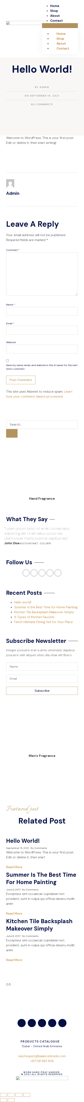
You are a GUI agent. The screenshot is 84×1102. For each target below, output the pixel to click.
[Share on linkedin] (12, 126)
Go (12, 433)
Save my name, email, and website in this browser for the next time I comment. (41, 367)
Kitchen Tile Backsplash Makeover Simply (44, 612)
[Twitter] (32, 1023)
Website (11, 342)
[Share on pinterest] (15, 126)
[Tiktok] (62, 1023)
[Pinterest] (57, 572)
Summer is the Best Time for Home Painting (45, 607)
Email (10, 323)
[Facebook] (22, 1023)
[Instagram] (49, 572)
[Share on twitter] (9, 126)
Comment (13, 250)
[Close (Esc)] (3, 1095)
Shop (54, 11)
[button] (60, 25)
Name (10, 304)
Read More (14, 867)
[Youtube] (52, 1023)
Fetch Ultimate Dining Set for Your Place (43, 622)
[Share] (11, 1095)
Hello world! (22, 602)
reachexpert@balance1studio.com (42, 1056)
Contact (56, 21)
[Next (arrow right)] (11, 1100)
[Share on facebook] (6, 126)
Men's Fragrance (42, 756)
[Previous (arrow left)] (3, 1100)
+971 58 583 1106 (42, 1061)
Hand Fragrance (42, 498)
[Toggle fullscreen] (18, 1095)
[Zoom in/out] (26, 1095)
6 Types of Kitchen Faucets (34, 617)
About (55, 16)
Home (54, 6)
